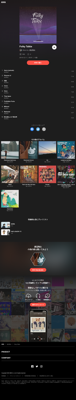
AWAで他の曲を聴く (38, 270)
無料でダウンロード (38, 305)
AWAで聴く (38, 63)
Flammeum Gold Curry (10, 160)
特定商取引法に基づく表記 (46, 376)
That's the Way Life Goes (28, 184)
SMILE (10, 184)
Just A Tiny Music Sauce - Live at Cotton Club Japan (66, 185)
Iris (47, 160)
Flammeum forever (29, 160)
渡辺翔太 (32, 50)
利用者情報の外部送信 (30, 376)
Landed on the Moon (66, 160)
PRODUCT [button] (5, 352)
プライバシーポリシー (15, 376)
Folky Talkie (17, 344)
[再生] (54, 47)
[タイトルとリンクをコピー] (44, 129)
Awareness (10, 209)
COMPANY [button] (5, 358)
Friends (47, 184)
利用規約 (3, 376)
